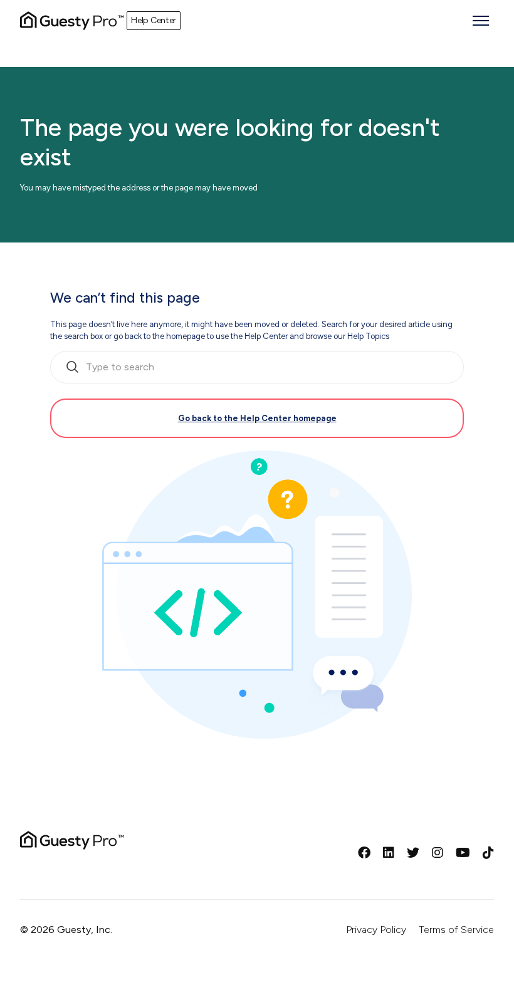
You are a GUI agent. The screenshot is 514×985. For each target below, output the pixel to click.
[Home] (72, 20)
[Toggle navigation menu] (481, 20)
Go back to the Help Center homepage (257, 418)
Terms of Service (456, 929)
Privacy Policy (376, 929)
